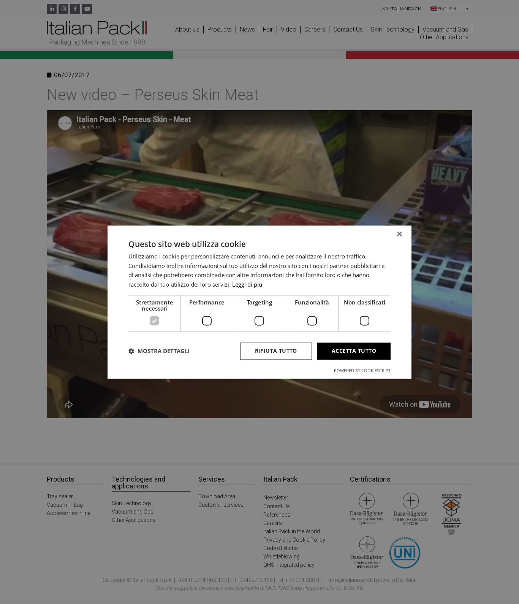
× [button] (399, 234)
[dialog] (259, 302)
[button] (159, 351)
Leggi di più (247, 285)
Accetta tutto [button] (354, 350)
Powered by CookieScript (362, 370)
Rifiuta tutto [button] (276, 350)
